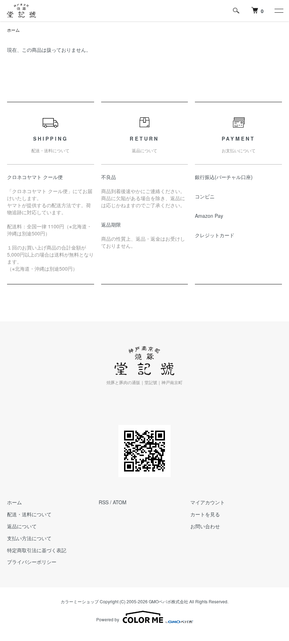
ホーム (13, 30)
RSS (104, 502)
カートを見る (205, 514)
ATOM (120, 502)
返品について (22, 526)
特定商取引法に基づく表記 (36, 550)
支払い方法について (29, 538)
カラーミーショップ (80, 601)
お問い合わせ (205, 526)
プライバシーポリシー (31, 561)
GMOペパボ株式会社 (168, 601)
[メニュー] (278, 10)
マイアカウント (207, 502)
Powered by (107, 619)
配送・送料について (29, 514)
